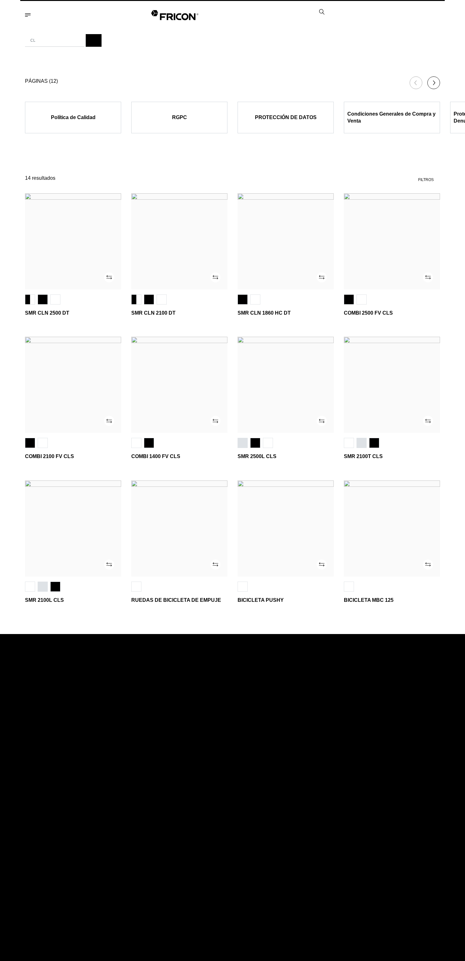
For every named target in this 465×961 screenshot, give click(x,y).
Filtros (426, 180)
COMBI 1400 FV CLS (155, 456)
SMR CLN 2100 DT (153, 313)
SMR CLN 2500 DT (47, 313)
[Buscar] (94, 40)
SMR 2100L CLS (44, 600)
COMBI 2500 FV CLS (368, 313)
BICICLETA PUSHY (261, 600)
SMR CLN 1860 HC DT (264, 313)
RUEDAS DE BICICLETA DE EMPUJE (176, 600)
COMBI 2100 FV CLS (49, 456)
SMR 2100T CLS (363, 456)
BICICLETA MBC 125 (369, 600)
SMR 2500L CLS (257, 456)
